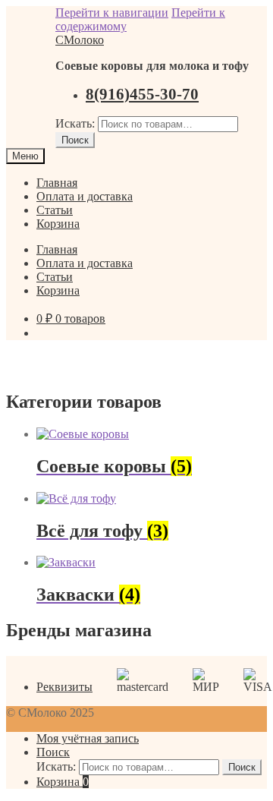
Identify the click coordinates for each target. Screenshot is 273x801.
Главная (56, 182)
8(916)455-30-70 (142, 94)
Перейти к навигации (111, 12)
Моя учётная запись (87, 738)
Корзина (58, 223)
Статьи (54, 209)
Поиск (75, 140)
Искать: (75, 123)
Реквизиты (64, 686)
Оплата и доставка (84, 196)
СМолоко (79, 39)
